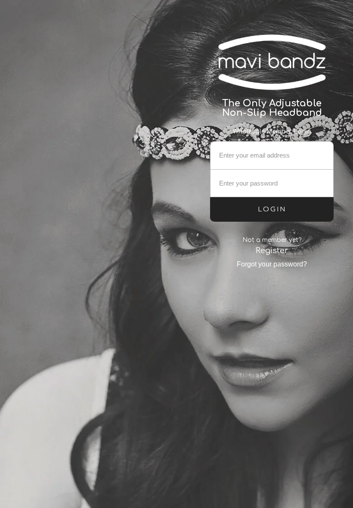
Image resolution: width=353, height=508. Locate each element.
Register (272, 250)
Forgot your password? (272, 264)
